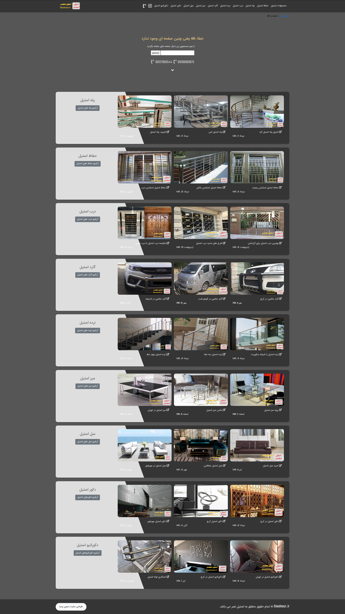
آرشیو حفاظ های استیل (87, 163)
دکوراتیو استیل (161, 6)
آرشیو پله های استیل (88, 108)
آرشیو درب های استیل (87, 219)
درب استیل (238, 6)
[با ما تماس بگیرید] (144, 6)
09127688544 (163, 62)
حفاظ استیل (262, 6)
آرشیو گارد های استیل (87, 275)
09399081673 (185, 62)
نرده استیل (225, 6)
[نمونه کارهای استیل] (150, 6)
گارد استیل (213, 6)
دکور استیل (176, 6)
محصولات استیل (278, 6)
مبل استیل (188, 6)
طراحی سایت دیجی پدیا (71, 607)
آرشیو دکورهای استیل (87, 497)
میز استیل (200, 6)
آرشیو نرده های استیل (87, 330)
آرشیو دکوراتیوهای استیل (87, 553)
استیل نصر (284, 16)
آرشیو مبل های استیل (87, 442)
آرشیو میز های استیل (87, 386)
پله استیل (250, 6)
